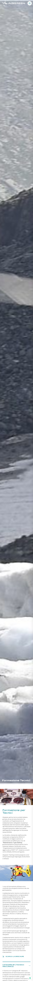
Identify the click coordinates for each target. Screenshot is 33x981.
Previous (30, 873)
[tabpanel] (16, 797)
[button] (30, 3)
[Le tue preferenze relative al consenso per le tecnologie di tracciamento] (30, 978)
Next (3, 797)
